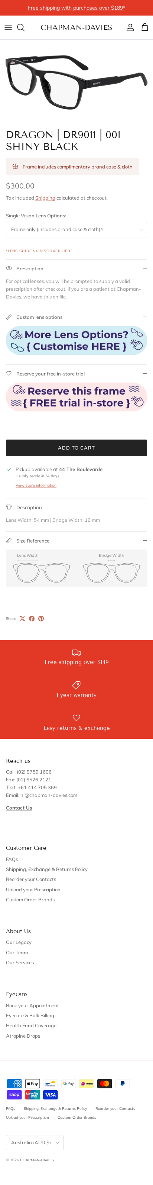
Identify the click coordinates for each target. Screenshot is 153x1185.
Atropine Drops (23, 1036)
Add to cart (76, 448)
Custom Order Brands (30, 899)
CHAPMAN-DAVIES (37, 1160)
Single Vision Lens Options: (36, 215)
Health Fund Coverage (31, 1025)
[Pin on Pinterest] (41, 618)
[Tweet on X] (22, 618)
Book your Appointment (32, 1005)
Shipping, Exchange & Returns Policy (47, 869)
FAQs (12, 859)
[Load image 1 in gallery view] (76, 82)
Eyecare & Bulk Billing (30, 1015)
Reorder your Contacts (31, 879)
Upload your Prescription (33, 889)
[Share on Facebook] (32, 618)
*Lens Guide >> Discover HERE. (40, 250)
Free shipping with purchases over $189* (76, 7)
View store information (36, 485)
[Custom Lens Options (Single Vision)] (76, 353)
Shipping (45, 198)
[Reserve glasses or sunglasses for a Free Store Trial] (76, 410)
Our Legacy (19, 942)
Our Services (20, 962)
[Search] (24, 27)
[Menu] (8, 27)
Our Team (17, 952)
